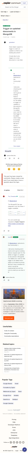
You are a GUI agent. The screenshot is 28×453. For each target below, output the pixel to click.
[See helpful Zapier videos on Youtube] (23, 442)
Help (14, 422)
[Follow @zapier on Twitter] (20, 442)
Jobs (14, 430)
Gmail (16, 383)
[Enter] (2, 7)
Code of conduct (9, 330)
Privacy (22, 450)
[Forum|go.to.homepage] (10, 3)
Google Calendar (8, 403)
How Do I (5, 20)
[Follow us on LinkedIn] (14, 442)
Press (14, 427)
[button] (24, 3)
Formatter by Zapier (9, 387)
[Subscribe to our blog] (17, 442)
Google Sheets (7, 383)
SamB (9, 237)
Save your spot (9, 318)
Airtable (16, 395)
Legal (16, 450)
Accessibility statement (19, 413)
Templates (14, 435)
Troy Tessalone (12, 196)
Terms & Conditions (8, 413)
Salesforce (6, 399)
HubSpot (15, 399)
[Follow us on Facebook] (11, 442)
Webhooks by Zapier (9, 391)
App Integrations (14, 438)
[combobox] (14, 7)
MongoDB (8, 151)
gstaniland (11, 42)
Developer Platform (14, 425)
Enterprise (14, 432)
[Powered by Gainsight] (14, 410)
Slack (19, 391)
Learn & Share (14, 12)
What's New (5, 16)
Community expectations (11, 336)
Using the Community (10, 333)
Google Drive (7, 395)
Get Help (3, 12)
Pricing (14, 419)
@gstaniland (17, 75)
